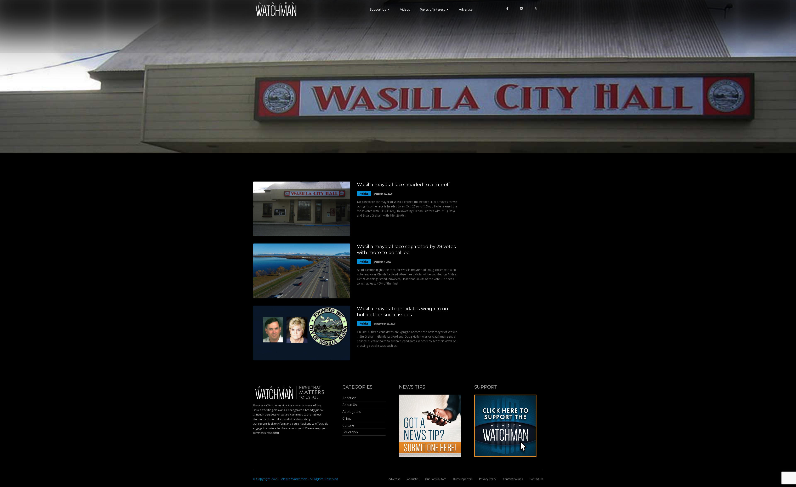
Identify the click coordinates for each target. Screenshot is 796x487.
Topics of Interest (432, 9)
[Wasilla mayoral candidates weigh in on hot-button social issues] (301, 359)
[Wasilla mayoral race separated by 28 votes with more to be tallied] (301, 297)
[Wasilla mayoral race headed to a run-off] (301, 235)
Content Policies (513, 479)
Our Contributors (435, 479)
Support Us (378, 9)
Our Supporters (463, 479)
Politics (364, 193)
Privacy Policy (487, 479)
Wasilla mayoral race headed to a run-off (403, 184)
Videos (405, 9)
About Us (413, 479)
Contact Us (536, 479)
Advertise (466, 9)
